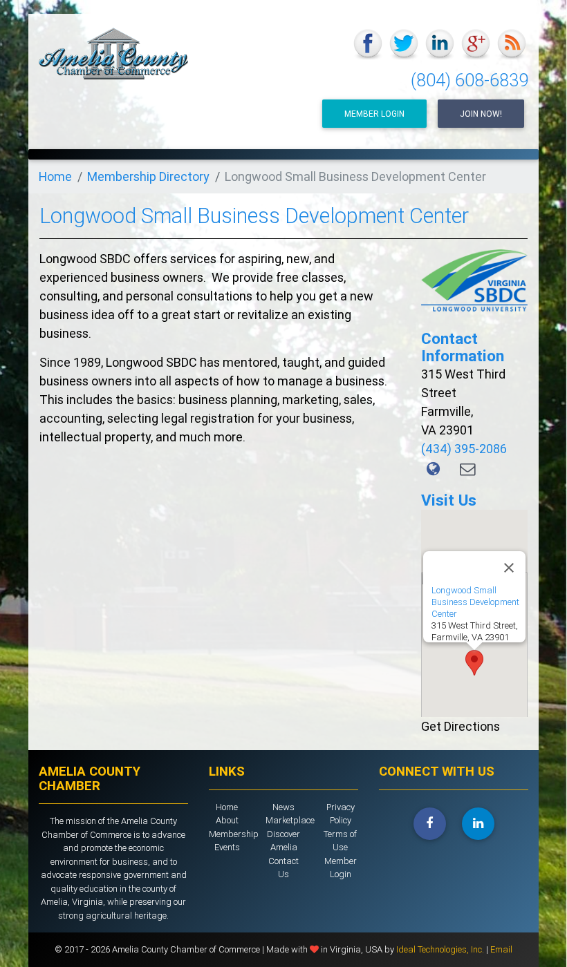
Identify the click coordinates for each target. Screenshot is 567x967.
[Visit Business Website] (435, 469)
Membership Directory (148, 176)
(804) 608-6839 (469, 80)
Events (227, 847)
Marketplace (290, 820)
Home (55, 176)
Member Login (374, 113)
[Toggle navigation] (510, 166)
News (283, 807)
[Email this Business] (467, 469)
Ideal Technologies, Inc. (441, 949)
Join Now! (481, 113)
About (227, 820)
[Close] (509, 567)
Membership (234, 834)
